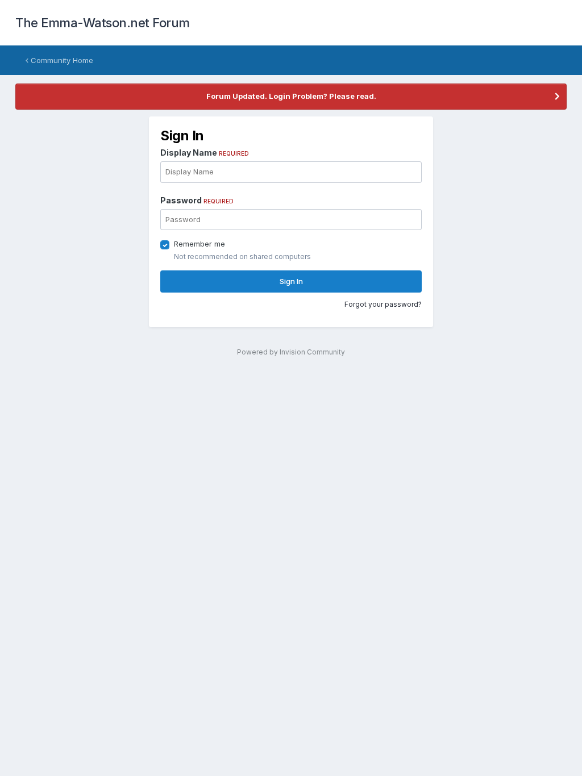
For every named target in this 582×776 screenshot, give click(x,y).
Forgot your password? (383, 304)
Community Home (60, 60)
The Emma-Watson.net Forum (102, 22)
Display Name (204, 152)
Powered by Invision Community (291, 352)
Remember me (199, 243)
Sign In (291, 281)
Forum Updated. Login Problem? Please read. (291, 96)
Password (197, 200)
